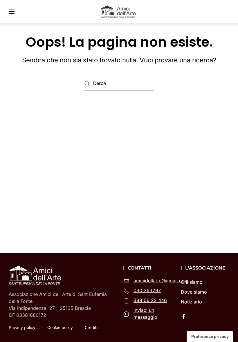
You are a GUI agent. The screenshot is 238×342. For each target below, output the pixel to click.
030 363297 (147, 290)
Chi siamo (192, 282)
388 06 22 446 (150, 300)
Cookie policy (60, 327)
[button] (12, 11)
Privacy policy (22, 327)
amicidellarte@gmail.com (161, 280)
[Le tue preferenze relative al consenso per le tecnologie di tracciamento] (210, 336)
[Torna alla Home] (119, 11)
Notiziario (191, 302)
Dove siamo (194, 292)
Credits (91, 327)
